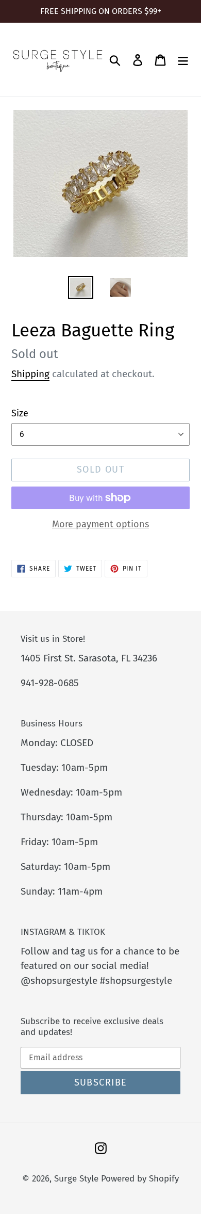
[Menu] (183, 59)
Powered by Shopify (140, 1178)
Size (19, 413)
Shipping (30, 374)
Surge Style (76, 1178)
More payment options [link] (100, 524)
